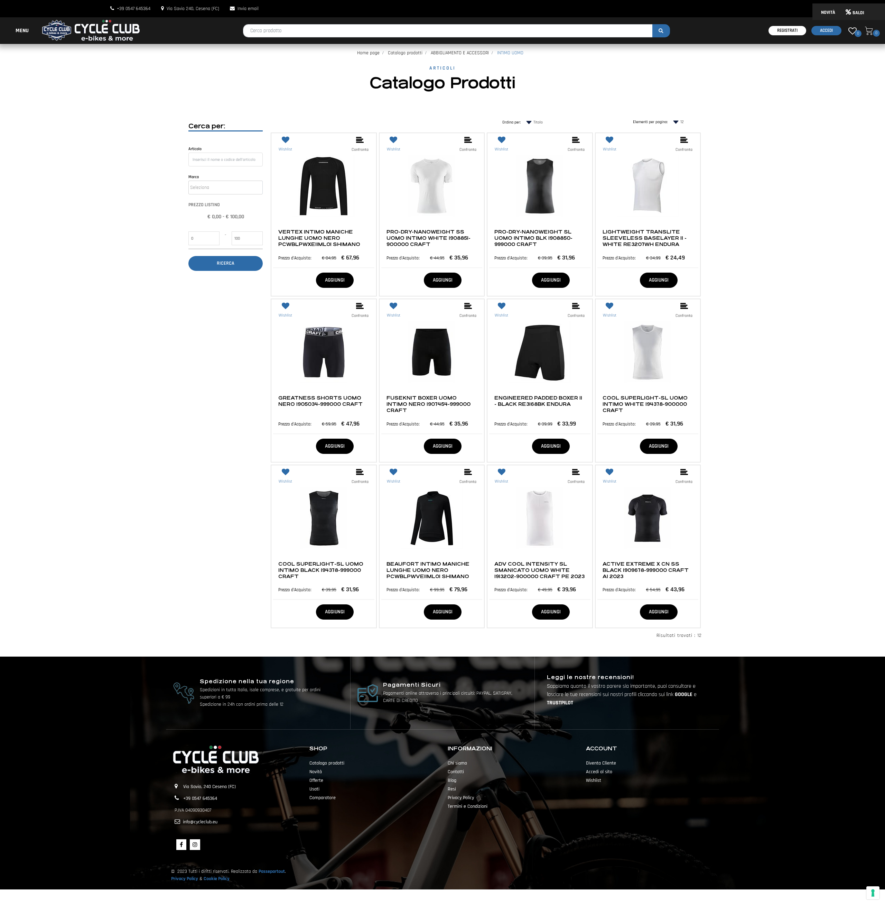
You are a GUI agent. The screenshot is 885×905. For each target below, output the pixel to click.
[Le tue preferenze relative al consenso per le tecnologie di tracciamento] (872, 892)
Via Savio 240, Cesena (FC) (193, 9)
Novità (315, 772)
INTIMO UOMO (510, 53)
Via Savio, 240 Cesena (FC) (209, 787)
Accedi (826, 30)
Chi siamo (457, 763)
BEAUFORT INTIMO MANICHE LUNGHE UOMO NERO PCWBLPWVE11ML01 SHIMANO (427, 570)
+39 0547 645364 (133, 9)
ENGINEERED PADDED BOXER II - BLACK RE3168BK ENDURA (538, 401)
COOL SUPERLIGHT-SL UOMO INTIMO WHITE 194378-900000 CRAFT (645, 404)
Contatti (456, 772)
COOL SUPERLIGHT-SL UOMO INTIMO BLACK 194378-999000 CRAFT (320, 570)
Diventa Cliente (601, 763)
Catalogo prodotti (405, 53)
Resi (452, 789)
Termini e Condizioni (467, 806)
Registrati (787, 30)
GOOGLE (684, 694)
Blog (452, 780)
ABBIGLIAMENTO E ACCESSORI (460, 53)
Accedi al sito (599, 772)
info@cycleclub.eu (200, 822)
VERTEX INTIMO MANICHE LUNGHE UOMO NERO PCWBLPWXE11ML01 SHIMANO (319, 238)
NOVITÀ (828, 12)
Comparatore (322, 798)
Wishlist (593, 780)
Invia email (248, 9)
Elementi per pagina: (650, 122)
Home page (368, 53)
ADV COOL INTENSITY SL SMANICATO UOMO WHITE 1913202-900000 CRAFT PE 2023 (539, 570)
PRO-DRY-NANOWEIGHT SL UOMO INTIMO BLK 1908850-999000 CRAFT (533, 238)
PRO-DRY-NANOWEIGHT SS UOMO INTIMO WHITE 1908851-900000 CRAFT (428, 238)
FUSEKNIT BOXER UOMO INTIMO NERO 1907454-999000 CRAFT (428, 404)
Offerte (316, 780)
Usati (314, 789)
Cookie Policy (217, 879)
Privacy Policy (461, 798)
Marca (193, 177)
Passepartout (272, 871)
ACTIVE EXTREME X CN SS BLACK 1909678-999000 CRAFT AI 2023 (646, 570)
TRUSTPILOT (560, 702)
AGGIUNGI (335, 280)
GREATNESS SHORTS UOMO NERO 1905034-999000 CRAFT (320, 401)
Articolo (195, 149)
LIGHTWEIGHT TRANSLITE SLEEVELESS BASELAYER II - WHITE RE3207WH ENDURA (645, 238)
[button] (661, 30)
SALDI (858, 13)
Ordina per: (511, 122)
